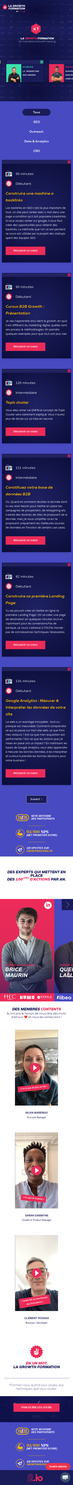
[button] (65, 1477)
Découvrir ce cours (25, 251)
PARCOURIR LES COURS (36, 1407)
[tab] (36, 112)
